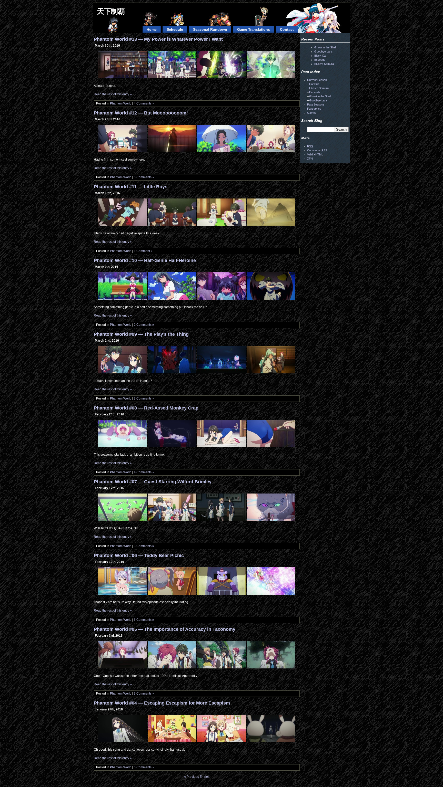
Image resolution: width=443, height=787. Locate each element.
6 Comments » (144, 177)
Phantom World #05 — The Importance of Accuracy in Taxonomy (164, 629)
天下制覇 (111, 11)
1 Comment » (143, 251)
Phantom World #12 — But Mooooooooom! (141, 113)
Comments (317, 150)
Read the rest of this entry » (113, 94)
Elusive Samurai (324, 63)
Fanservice (314, 108)
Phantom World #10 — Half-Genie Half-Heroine (145, 260)
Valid (315, 154)
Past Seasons (316, 104)
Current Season (317, 79)
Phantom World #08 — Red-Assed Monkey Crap (146, 408)
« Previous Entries (196, 777)
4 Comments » (144, 103)
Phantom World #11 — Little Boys (130, 186)
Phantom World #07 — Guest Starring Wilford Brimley (153, 481)
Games (311, 112)
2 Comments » (144, 325)
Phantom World (121, 103)
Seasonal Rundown (210, 29)
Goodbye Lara (323, 51)
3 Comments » (144, 398)
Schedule (175, 29)
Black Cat (320, 55)
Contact (287, 29)
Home (152, 29)
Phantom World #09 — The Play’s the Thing (141, 334)
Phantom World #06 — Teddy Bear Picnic (139, 555)
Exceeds (319, 59)
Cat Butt (314, 84)
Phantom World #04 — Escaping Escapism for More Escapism (162, 703)
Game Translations (253, 29)
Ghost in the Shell (325, 47)
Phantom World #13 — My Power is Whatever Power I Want (158, 39)
